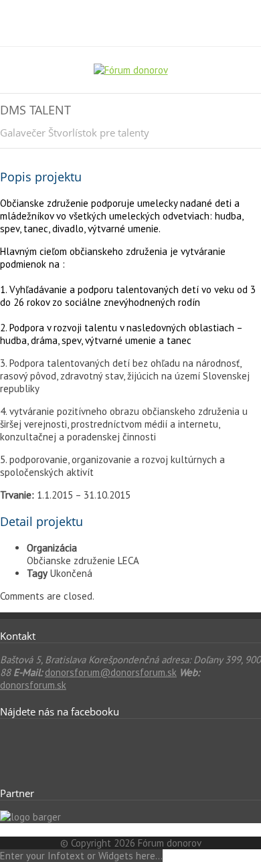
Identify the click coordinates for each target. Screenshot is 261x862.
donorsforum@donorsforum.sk (111, 672)
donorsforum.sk (33, 685)
